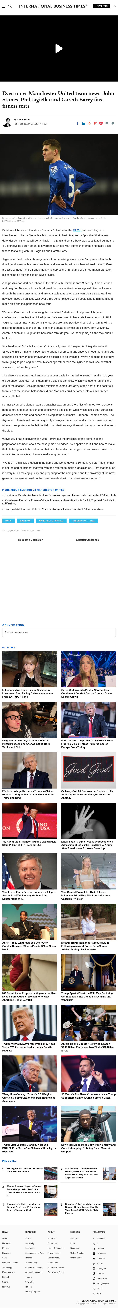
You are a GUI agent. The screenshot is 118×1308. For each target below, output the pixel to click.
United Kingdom (77, 1253)
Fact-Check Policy (56, 1272)
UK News (6, 1243)
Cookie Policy (54, 1258)
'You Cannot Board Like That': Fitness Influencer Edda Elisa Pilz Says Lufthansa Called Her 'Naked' (85, 895)
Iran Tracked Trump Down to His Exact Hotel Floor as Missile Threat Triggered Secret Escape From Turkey (87, 744)
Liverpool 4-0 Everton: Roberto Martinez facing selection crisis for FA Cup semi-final (54, 509)
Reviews (6, 1287)
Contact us (52, 1243)
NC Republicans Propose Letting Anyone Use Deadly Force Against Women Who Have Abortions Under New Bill (29, 996)
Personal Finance (10, 1262)
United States (76, 1258)
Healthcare (30, 1248)
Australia (74, 1238)
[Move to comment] (113, 123)
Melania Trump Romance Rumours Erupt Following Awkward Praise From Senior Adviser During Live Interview (85, 946)
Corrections (53, 1262)
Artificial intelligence (34, 1267)
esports (28, 1277)
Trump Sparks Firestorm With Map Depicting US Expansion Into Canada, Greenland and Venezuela (87, 996)
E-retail (28, 1238)
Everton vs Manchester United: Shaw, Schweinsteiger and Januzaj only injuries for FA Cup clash (60, 495)
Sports (5, 1282)
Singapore (74, 1248)
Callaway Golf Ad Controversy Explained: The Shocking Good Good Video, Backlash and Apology (87, 794)
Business (6, 1253)
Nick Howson (23, 119)
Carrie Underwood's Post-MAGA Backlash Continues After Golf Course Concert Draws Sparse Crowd (86, 693)
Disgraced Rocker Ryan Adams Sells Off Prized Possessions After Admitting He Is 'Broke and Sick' (26, 744)
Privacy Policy (54, 1253)
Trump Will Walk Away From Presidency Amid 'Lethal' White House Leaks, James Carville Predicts (28, 1047)
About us (52, 1238)
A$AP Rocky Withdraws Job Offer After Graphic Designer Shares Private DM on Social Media (29, 946)
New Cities (30, 1282)
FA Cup (77, 230)
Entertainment (8, 1272)
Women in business (34, 1272)
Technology (7, 1267)
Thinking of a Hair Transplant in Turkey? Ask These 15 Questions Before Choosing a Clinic (23, 1207)
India (72, 1243)
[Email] (107, 123)
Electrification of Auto (34, 1253)
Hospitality (29, 1243)
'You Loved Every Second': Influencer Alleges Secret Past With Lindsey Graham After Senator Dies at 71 (28, 895)
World (4, 1238)
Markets (6, 1248)
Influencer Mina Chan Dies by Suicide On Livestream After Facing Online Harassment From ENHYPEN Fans (27, 693)
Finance (28, 1258)
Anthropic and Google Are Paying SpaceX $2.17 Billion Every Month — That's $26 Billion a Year (87, 1047)
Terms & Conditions (56, 1248)
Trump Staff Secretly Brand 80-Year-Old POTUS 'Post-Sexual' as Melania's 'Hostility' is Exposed (29, 1148)
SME (4, 1258)
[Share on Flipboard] (95, 123)
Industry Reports (32, 1292)
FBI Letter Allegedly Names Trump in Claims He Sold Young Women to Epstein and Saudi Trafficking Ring (28, 794)
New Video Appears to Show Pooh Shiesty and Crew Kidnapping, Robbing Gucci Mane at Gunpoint (88, 1148)
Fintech (28, 1287)
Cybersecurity (31, 1262)
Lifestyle (6, 1277)
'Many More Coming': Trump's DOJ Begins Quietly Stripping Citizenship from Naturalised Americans (28, 1097)
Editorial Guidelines (87, 540)
